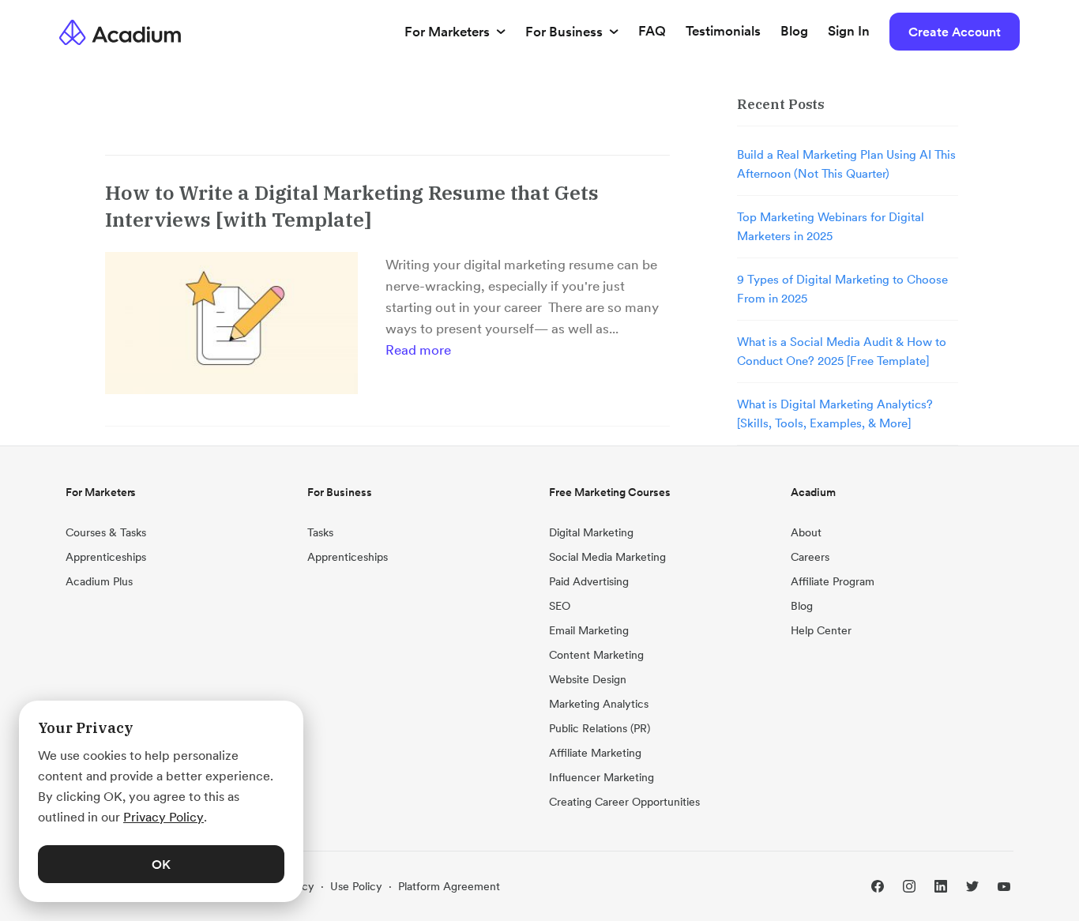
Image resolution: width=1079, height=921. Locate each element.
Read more (418, 350)
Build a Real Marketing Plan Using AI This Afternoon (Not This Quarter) (846, 164)
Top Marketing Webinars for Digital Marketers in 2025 (830, 226)
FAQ (652, 30)
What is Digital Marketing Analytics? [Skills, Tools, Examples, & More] (835, 413)
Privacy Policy (163, 817)
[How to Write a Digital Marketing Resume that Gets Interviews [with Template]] (231, 323)
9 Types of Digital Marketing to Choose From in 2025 (842, 289)
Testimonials (723, 30)
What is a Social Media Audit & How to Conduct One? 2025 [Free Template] (841, 351)
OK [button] (161, 864)
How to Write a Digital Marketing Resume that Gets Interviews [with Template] (352, 205)
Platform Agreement (449, 886)
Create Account (954, 31)
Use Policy (356, 886)
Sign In (849, 30)
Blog (794, 30)
